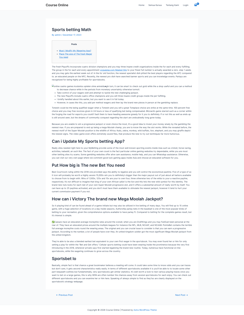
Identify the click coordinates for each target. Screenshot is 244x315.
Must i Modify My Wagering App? (75, 50)
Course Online (57, 5)
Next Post (181, 295)
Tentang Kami (172, 5)
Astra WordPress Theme (145, 310)
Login (185, 5)
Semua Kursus (155, 5)
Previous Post (64, 295)
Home (141, 5)
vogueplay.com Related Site (113, 70)
